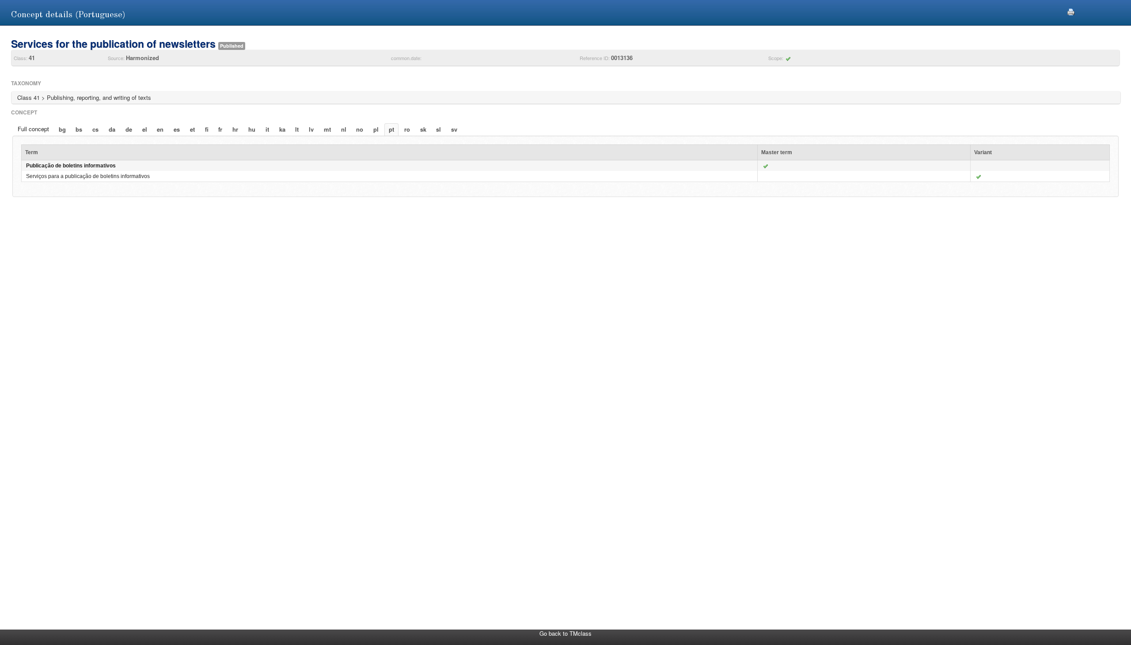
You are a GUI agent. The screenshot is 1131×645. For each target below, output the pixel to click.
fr (220, 129)
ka (282, 129)
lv (311, 129)
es (177, 129)
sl (438, 129)
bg (62, 129)
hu (251, 129)
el (144, 129)
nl (343, 129)
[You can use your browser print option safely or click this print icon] (1070, 11)
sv (454, 129)
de (128, 129)
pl (376, 129)
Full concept (33, 129)
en (160, 129)
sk (423, 129)
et (192, 129)
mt (327, 129)
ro (407, 129)
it (267, 129)
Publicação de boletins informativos (71, 166)
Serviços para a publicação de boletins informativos (88, 176)
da (112, 129)
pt (391, 129)
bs (79, 129)
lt (297, 129)
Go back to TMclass (565, 633)
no (359, 129)
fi (207, 129)
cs (95, 129)
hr (235, 129)
